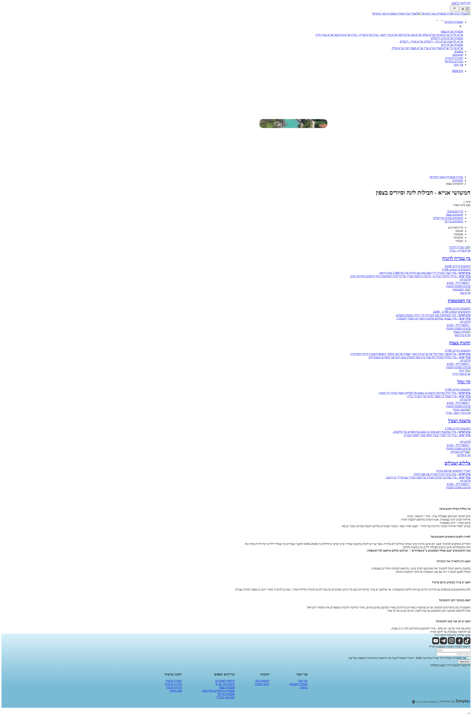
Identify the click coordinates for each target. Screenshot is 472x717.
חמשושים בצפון (454, 214)
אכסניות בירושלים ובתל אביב (218, 690)
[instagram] (451, 643)
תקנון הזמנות (262, 684)
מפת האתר (175, 690)
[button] (449, 21)
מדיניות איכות (174, 687)
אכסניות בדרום (226, 694)
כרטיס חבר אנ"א (225, 684)
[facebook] (459, 643)
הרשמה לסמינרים (225, 680)
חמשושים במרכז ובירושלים (448, 218)
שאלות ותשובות (298, 684)
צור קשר (302, 680)
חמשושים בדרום (454, 221)
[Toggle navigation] (465, 9)
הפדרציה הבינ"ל (226, 697)
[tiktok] (467, 643)
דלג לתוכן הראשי (461, 3)
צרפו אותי (464, 661)
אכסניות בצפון (227, 687)
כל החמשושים (455, 211)
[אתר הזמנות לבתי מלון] (454, 702)
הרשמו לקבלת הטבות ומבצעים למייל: (450, 646)
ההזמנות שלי (262, 680)
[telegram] (443, 643)
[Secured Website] (425, 702)
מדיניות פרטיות (173, 684)
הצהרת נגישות (174, 680)
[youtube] (435, 643)
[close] (454, 8)
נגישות (303, 687)
